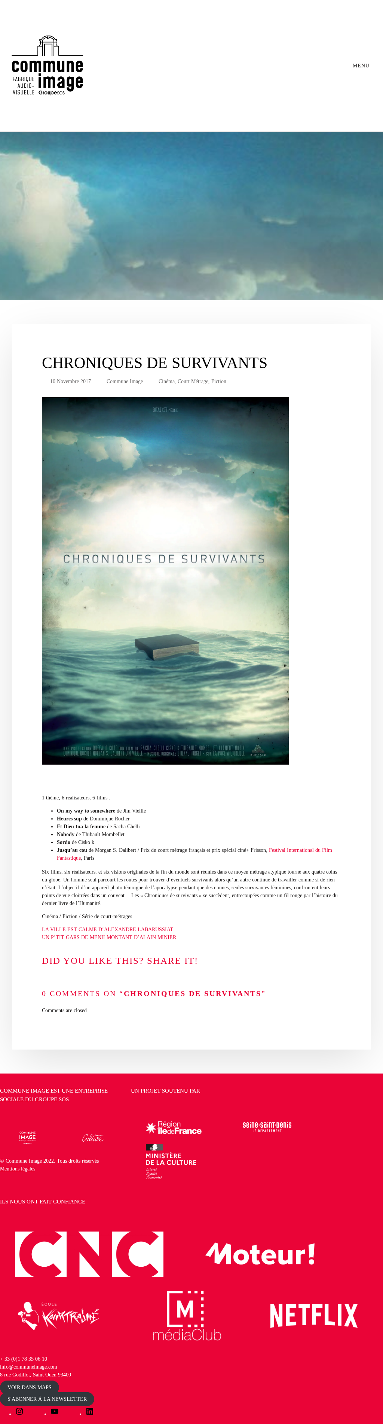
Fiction (218, 381)
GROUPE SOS (52, 1099)
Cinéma (167, 381)
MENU (362, 66)
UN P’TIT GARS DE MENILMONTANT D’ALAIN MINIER (109, 937)
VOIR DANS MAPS (29, 1387)
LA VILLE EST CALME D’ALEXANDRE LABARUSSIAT (107, 929)
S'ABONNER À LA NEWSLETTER (47, 1399)
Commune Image (125, 381)
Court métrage (193, 381)
